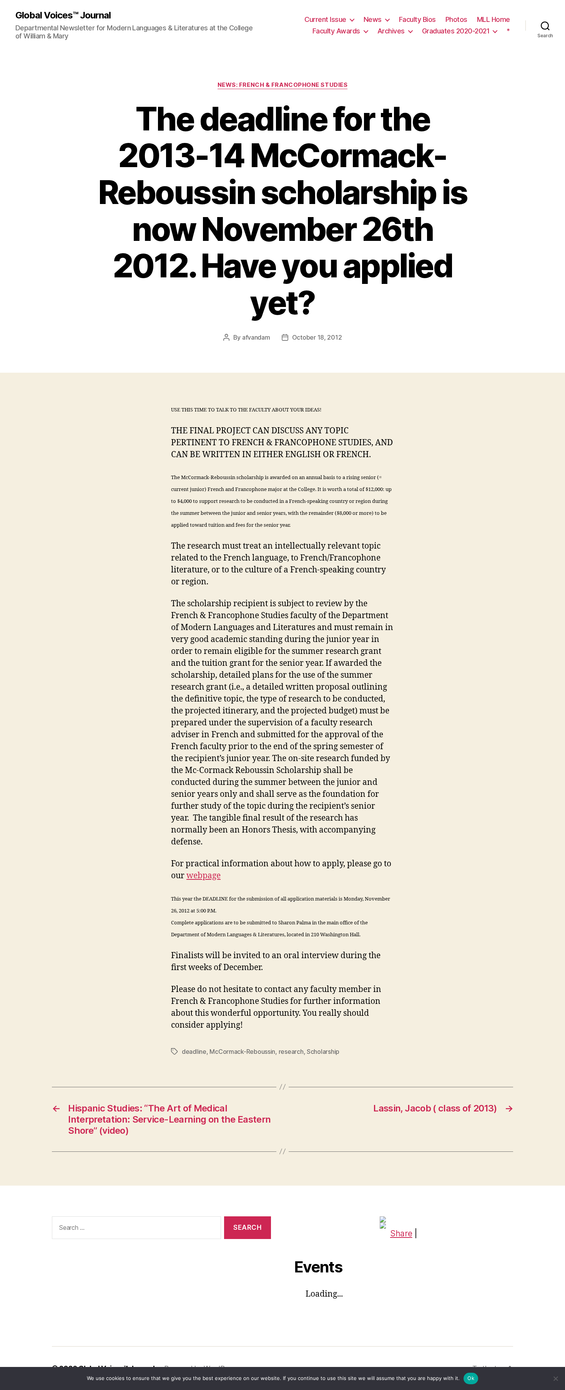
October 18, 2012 (317, 337)
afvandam (256, 337)
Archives (391, 31)
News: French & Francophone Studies (283, 84)
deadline (194, 1051)
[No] (555, 1378)
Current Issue (325, 19)
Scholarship (323, 1051)
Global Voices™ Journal (63, 15)
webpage (203, 876)
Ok (470, 1378)
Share (401, 1233)
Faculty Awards (336, 31)
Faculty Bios (417, 19)
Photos (456, 19)
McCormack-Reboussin (242, 1051)
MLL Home (493, 19)
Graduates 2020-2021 (456, 31)
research (291, 1051)
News (373, 19)
